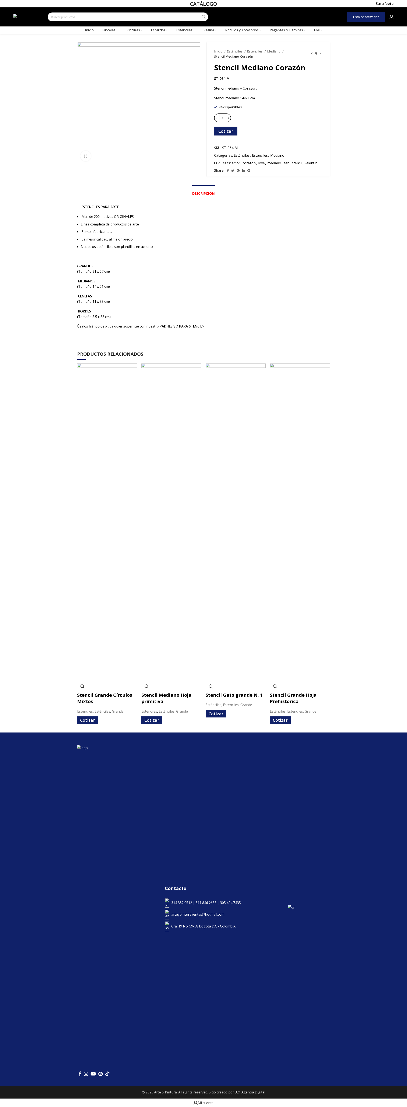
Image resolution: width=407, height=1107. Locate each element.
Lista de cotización (366, 17)
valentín (311, 163)
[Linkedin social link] (243, 170)
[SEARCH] (204, 17)
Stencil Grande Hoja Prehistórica (293, 698)
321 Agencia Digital (250, 1092)
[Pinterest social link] (238, 170)
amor (236, 163)
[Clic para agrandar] (85, 156)
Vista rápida (82, 686)
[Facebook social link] (228, 170)
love (261, 163)
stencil (297, 163)
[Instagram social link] (86, 1073)
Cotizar (225, 131)
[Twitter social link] (233, 170)
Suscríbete (385, 4)
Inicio (218, 51)
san (286, 163)
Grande (118, 711)
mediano (274, 163)
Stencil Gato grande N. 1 (234, 695)
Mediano (274, 51)
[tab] (203, 191)
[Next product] (320, 54)
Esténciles (235, 51)
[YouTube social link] (93, 1073)
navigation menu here (262, 16)
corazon (249, 163)
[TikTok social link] (107, 1073)
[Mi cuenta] (391, 17)
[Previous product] (312, 54)
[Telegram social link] (249, 170)
